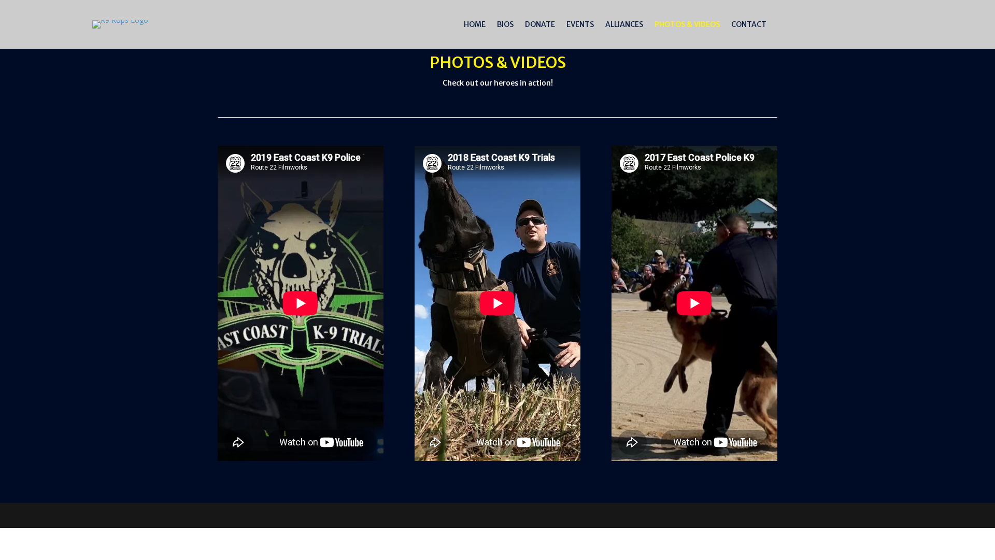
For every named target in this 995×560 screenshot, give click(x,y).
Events (580, 25)
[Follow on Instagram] (947, 22)
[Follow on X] (926, 22)
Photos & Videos (687, 25)
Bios (505, 25)
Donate (540, 25)
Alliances (624, 25)
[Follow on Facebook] (905, 22)
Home (475, 25)
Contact (748, 25)
